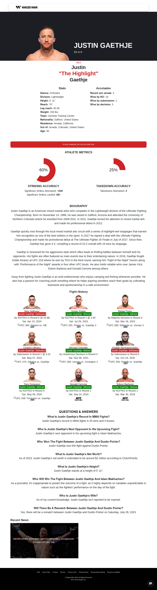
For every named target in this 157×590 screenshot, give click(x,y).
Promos (62, 572)
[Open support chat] (150, 583)
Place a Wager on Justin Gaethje (78, 144)
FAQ (38, 572)
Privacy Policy (83, 572)
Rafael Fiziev (125, 311)
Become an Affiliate (113, 572)
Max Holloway (31, 311)
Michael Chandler (78, 347)
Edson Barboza (125, 384)
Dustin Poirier (78, 311)
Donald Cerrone (78, 384)
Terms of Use (72, 572)
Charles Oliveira (32, 347)
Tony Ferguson (32, 384)
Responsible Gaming (98, 572)
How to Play (46, 572)
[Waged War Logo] (27, 7)
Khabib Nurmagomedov (125, 347)
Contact (55, 572)
